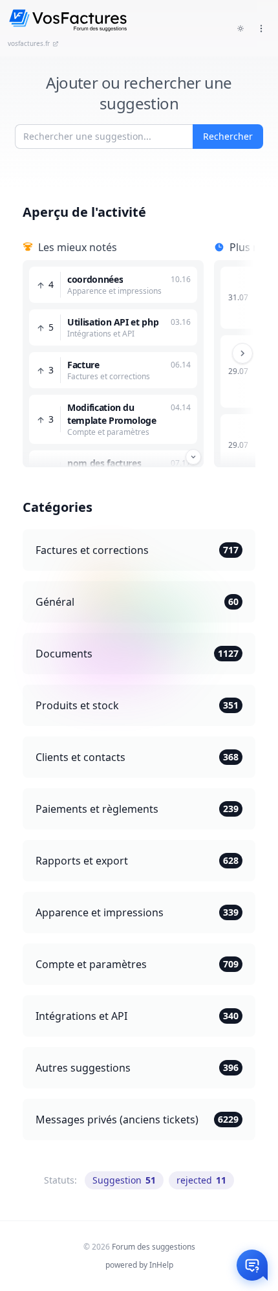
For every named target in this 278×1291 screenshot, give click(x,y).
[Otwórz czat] (252, 1265)
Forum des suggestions (153, 1246)
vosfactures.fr (29, 43)
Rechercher (228, 136)
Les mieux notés (77, 247)
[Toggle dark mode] (240, 28)
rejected (201, 1180)
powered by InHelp (139, 1264)
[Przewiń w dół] (193, 457)
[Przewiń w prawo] (242, 353)
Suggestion (124, 1180)
